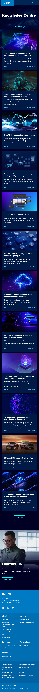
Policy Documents (7, 672)
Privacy (4, 685)
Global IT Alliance (7, 667)
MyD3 (4, 634)
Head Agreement (24, 667)
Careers (23, 616)
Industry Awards (7, 629)
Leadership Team (7, 632)
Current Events (6, 656)
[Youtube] (13, 608)
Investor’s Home (7, 648)
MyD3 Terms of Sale (8, 678)
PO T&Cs (21, 672)
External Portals (7, 664)
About (4, 616)
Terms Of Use (12, 685)
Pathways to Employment (27, 622)
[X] (8, 608)
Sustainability (6, 622)
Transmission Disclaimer (26, 675)
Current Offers (24, 645)
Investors (6, 642)
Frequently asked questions (27, 664)
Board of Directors (7, 645)
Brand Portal (6, 637)
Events (5, 653)
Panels (21, 670)
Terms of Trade (6, 675)
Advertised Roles (24, 619)
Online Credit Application (9, 670)
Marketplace (25, 642)
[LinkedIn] (3, 608)
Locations (5, 619)
